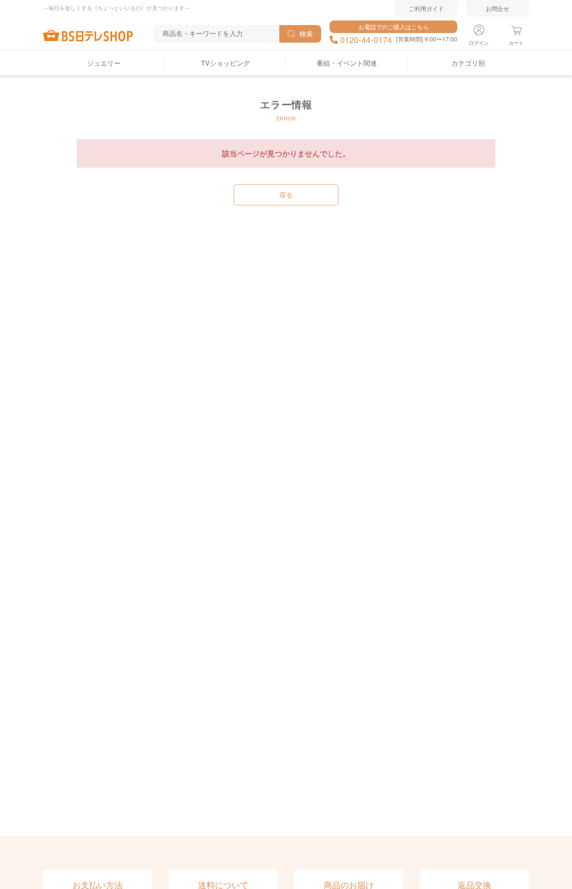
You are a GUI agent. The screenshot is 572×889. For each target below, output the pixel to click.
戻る (286, 194)
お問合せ (497, 8)
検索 (306, 33)
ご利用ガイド (426, 8)
